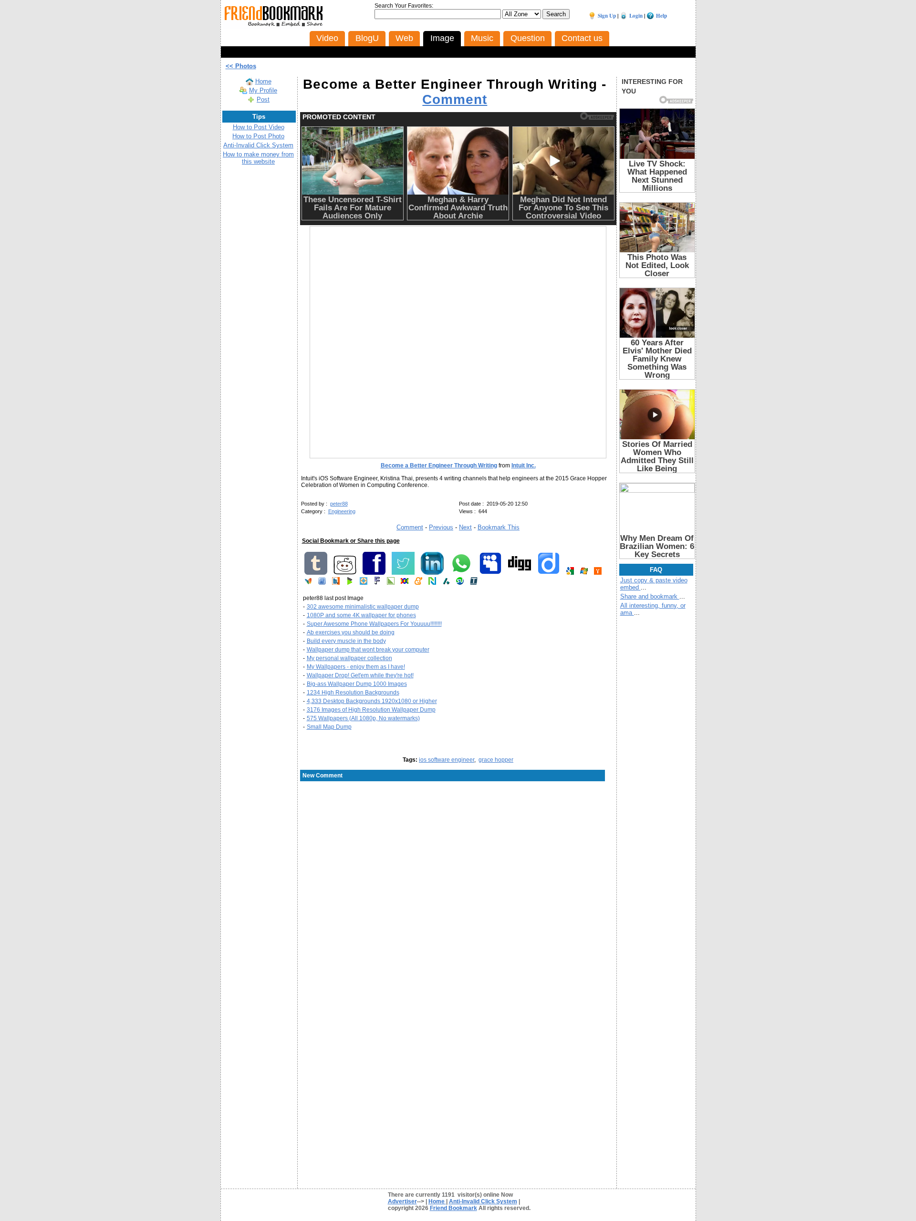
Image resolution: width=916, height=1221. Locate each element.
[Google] (570, 572)
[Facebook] (374, 572)
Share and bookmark (649, 596)
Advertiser (402, 1201)
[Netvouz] (432, 582)
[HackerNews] (598, 572)
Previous (441, 527)
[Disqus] (458, 859)
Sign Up (607, 16)
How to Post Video (258, 127)
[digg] (519, 572)
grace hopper (496, 759)
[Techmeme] (474, 582)
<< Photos (241, 66)
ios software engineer (446, 759)
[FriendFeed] (322, 582)
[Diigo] (548, 572)
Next (465, 527)
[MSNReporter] (308, 582)
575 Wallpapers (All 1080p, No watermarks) (363, 718)
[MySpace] (490, 572)
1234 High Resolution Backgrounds (353, 692)
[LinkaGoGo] (404, 582)
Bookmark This (499, 527)
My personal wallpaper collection (349, 658)
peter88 (339, 504)
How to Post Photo (258, 136)
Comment (454, 99)
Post (263, 99)
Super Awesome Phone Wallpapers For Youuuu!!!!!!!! (374, 624)
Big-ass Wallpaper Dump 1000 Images (357, 684)
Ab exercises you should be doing (351, 632)
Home (263, 81)
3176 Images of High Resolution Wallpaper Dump (371, 709)
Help (661, 16)
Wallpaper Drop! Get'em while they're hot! (360, 675)
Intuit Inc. (523, 465)
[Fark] (377, 582)
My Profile (263, 90)
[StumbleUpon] (460, 582)
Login (636, 16)
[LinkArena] (391, 582)
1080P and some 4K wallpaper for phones (361, 615)
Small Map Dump (329, 727)
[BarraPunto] (336, 582)
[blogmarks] (350, 582)
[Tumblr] (316, 572)
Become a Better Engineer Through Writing (439, 465)
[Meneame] (418, 582)
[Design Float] (363, 582)
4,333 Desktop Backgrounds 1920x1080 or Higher (372, 701)
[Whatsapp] (461, 572)
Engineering (341, 511)
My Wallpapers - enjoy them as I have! (356, 666)
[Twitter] (403, 572)
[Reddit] (345, 572)
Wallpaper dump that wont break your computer (368, 649)
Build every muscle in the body (346, 641)
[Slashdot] (446, 582)
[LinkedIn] (432, 572)
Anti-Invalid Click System (258, 145)
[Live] (584, 572)
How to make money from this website (258, 158)
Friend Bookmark (453, 1208)
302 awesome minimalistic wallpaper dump (363, 606)
